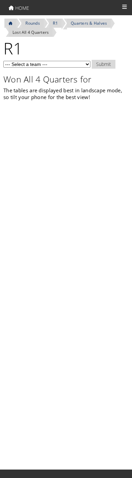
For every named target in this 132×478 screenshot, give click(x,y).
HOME (21, 8)
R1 (55, 23)
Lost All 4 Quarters (31, 32)
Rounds (32, 23)
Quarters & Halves (89, 23)
